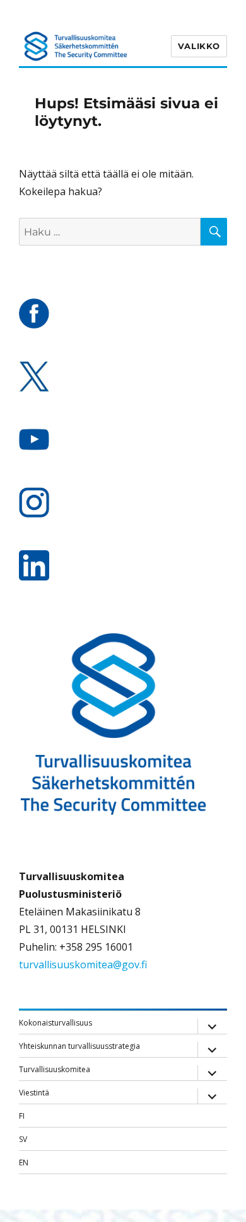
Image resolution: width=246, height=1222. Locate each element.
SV (23, 1139)
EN (23, 1162)
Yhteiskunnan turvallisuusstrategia (79, 1046)
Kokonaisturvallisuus (55, 1022)
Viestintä (34, 1092)
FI (22, 1116)
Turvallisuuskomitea (54, 1069)
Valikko (199, 46)
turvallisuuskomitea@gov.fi (83, 964)
